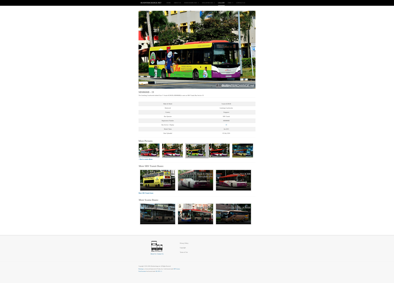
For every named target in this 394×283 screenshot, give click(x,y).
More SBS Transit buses (146, 193)
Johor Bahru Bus (191, 3)
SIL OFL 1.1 (159, 271)
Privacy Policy (184, 243)
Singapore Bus (208, 3)
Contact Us (240, 3)
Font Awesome (142, 271)
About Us (177, 3)
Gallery (221, 3)
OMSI (230, 3)
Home (169, 3)
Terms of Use (184, 252)
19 (226, 125)
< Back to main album (145, 159)
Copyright (183, 248)
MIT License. (177, 269)
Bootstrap (141, 269)
